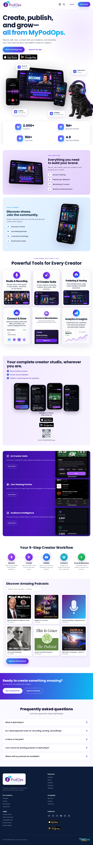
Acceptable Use (8, 820)
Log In (72, 4)
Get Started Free (13, 691)
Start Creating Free (14, 49)
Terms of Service (8, 817)
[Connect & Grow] (16, 326)
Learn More (12, 466)
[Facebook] (49, 815)
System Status (7, 825)
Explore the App (35, 49)
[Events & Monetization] (46, 326)
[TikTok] (68, 815)
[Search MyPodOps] (64, 4)
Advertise (51, 804)
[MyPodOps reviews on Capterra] (84, 840)
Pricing (5, 801)
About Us (51, 798)
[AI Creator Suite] (46, 288)
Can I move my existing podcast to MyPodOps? (27, 748)
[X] (57, 815)
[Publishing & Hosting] (76, 288)
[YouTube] (61, 815)
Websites (51, 788)
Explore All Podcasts (17, 661)
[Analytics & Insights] (76, 326)
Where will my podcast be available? (22, 756)
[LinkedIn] (65, 815)
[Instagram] (53, 815)
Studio (50, 780)
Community (6, 806)
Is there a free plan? (14, 739)
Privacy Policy (7, 814)
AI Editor (50, 782)
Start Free (84, 4)
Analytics (50, 785)
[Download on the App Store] (10, 57)
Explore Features (33, 691)
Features (5, 798)
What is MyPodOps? (14, 722)
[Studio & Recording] (16, 288)
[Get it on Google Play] (28, 57)
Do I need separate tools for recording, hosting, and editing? (33, 730)
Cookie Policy (7, 822)
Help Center (6, 804)
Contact (50, 801)
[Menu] (60, 4)
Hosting (50, 777)
